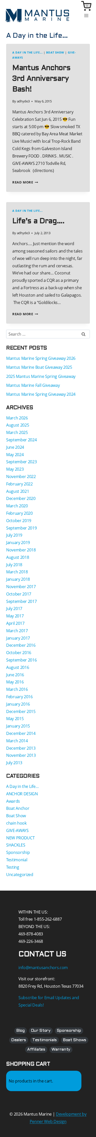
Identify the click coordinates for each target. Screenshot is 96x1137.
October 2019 (18, 520)
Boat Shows (74, 1040)
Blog (20, 1031)
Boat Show (55, 52)
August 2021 (17, 491)
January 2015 (18, 726)
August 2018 (17, 557)
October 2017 (18, 594)
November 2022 (21, 476)
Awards (13, 801)
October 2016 (18, 652)
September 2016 (21, 660)
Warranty (60, 1049)
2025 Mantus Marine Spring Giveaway (41, 376)
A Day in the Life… (22, 786)
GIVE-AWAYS (17, 830)
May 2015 (15, 718)
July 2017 (14, 608)
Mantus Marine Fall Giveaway (33, 385)
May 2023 (15, 469)
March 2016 (17, 689)
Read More (25, 182)
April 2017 (15, 623)
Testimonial (16, 860)
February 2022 (19, 484)
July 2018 (14, 564)
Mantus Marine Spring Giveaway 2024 (41, 394)
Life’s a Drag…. (38, 221)
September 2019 (21, 528)
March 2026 (17, 418)
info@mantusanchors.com (43, 967)
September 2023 (21, 462)
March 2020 (17, 506)
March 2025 (17, 432)
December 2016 (21, 645)
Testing (12, 867)
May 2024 (15, 454)
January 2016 (18, 704)
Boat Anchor (17, 808)
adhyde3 (23, 101)
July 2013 (14, 762)
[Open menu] (86, 16)
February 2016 (19, 696)
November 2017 (21, 586)
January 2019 (18, 542)
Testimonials (44, 1040)
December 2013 (21, 748)
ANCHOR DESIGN (22, 794)
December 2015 (21, 711)
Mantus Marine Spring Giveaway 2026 (41, 358)
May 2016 (15, 682)
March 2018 (17, 572)
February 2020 (19, 513)
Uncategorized (19, 874)
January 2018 (18, 579)
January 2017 (18, 638)
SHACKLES (15, 845)
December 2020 (21, 498)
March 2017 (17, 630)
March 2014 (17, 741)
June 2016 (15, 675)
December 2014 (21, 733)
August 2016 (17, 667)
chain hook (16, 823)
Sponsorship (18, 852)
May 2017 (15, 616)
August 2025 (17, 425)
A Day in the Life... (27, 52)
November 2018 (21, 550)
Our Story (41, 1031)
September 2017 (21, 601)
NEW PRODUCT (20, 838)
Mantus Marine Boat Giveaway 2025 (39, 367)
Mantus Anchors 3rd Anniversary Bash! (41, 79)
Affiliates (36, 1049)
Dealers (18, 1040)
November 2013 (21, 755)
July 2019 (14, 535)
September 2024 (21, 440)
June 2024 (15, 447)
